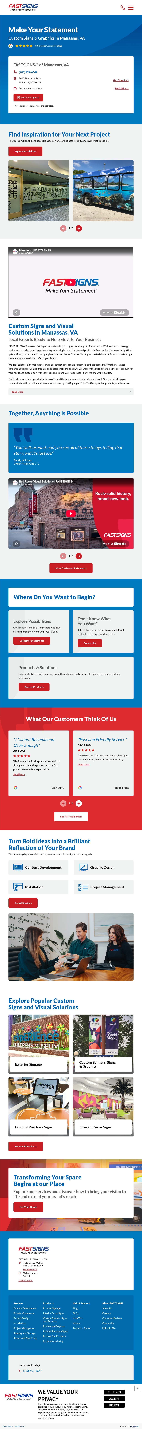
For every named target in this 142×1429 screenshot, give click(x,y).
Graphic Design (21, 1318)
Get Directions (121, 80)
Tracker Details (20, 1426)
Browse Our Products (54, 1336)
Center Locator (26, 1280)
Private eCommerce (23, 1313)
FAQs (76, 1313)
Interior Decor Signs (53, 1313)
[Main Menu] (130, 7)
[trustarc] (134, 1426)
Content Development (25, 1308)
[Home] (23, 7)
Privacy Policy (8, 1426)
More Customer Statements (71, 568)
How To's (78, 1318)
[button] (137, 1388)
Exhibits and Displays (54, 1326)
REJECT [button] (114, 1405)
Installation (19, 1323)
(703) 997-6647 (28, 72)
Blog (75, 1308)
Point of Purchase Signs (55, 1331)
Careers (106, 1313)
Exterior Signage (51, 1308)
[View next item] (79, 228)
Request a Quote (81, 1328)
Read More (19, 774)
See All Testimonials (71, 816)
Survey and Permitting (25, 1338)
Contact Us (108, 1323)
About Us (107, 1308)
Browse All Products (26, 1146)
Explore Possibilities (25, 151)
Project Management (24, 1328)
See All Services (23, 903)
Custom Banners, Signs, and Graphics (55, 1320)
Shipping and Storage (24, 1333)
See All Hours (122, 88)
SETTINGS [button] (114, 1392)
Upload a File (109, 1328)
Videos (76, 1323)
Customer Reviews (112, 1318)
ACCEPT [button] (114, 1399)
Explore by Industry (53, 1341)
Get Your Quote (30, 97)
